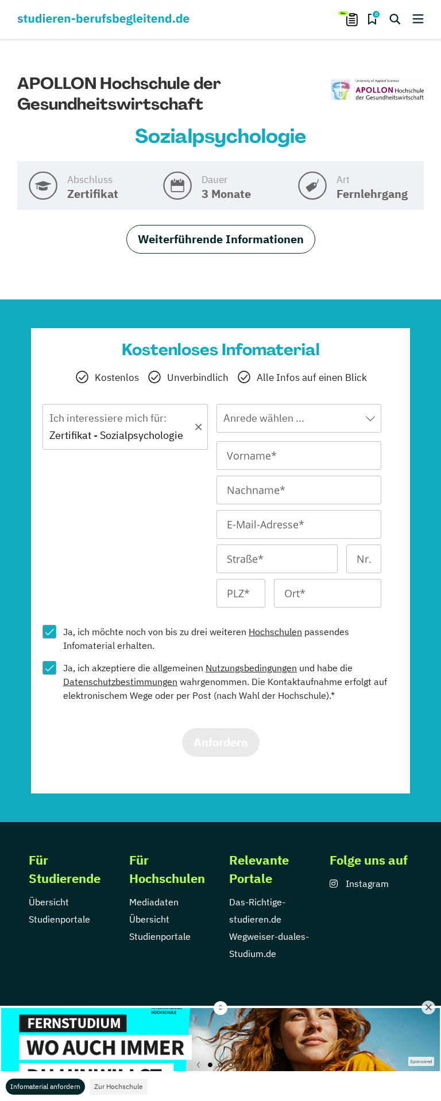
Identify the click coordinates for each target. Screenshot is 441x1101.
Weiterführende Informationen (221, 239)
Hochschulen (275, 631)
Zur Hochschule (118, 1086)
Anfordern (221, 742)
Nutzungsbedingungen (251, 668)
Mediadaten (154, 902)
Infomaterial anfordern (45, 1086)
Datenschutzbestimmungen (120, 681)
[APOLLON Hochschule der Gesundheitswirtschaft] (377, 90)
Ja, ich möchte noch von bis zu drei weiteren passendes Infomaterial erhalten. (206, 638)
